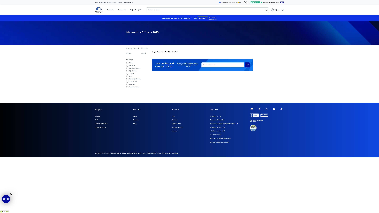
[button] (6, 199)
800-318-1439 (128, 2)
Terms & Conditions (128, 153)
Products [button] (110, 10)
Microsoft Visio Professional (219, 142)
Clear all (143, 53)
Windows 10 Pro (215, 116)
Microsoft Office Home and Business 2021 (224, 123)
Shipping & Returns (101, 123)
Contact (174, 120)
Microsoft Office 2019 (217, 120)
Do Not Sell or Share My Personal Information (163, 153)
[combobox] (208, 9)
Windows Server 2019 (217, 131)
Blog (134, 123)
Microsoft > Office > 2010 (141, 48)
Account (97, 116)
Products (129, 48)
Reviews (136, 120)
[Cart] (282, 9)
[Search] (266, 9)
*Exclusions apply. (213, 19)
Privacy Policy (141, 153)
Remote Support (177, 127)
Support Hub (176, 123)
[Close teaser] (11, 194)
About (135, 116)
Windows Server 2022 (217, 127)
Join (247, 65)
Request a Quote (136, 10)
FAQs (173, 116)
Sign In (276, 10)
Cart (96, 120)
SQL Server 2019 (215, 135)
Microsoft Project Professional (220, 138)
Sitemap (174, 131)
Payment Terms (100, 127)
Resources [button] (122, 10)
